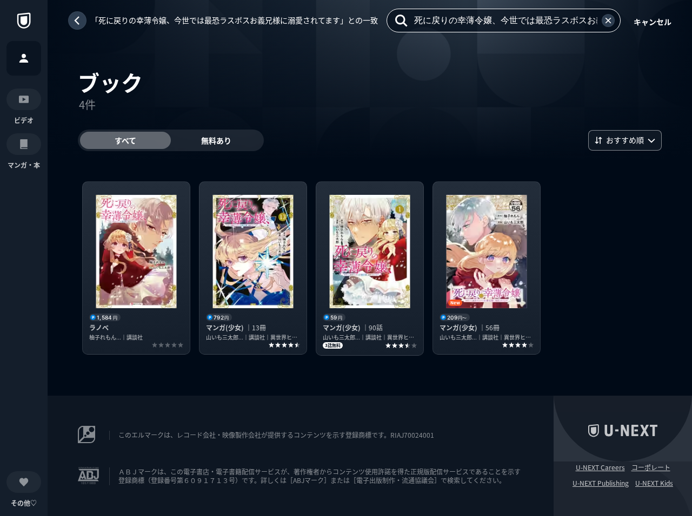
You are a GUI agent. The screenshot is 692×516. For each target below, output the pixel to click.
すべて (125, 140)
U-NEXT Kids (654, 483)
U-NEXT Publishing (601, 483)
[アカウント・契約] (23, 58)
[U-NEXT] (23, 20)
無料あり (216, 140)
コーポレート (650, 467)
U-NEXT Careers (600, 467)
